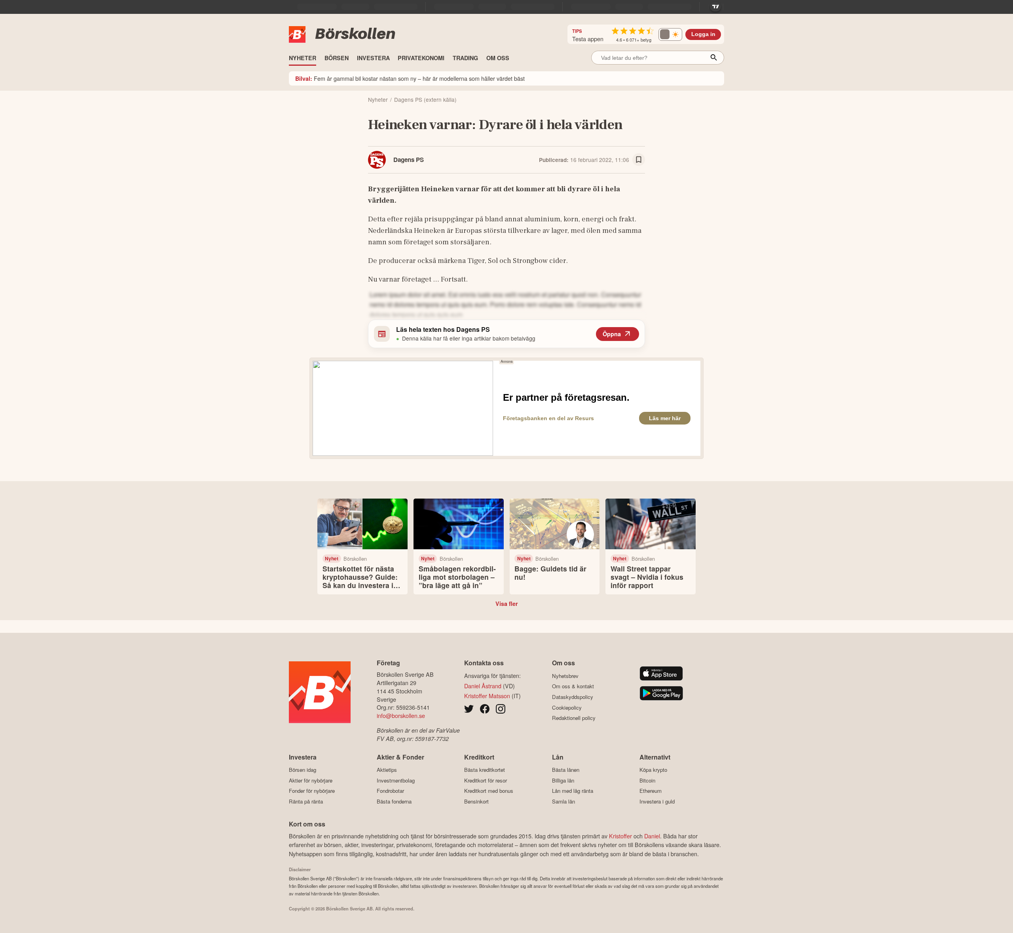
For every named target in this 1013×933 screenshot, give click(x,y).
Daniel (652, 836)
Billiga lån (563, 780)
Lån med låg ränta (572, 790)
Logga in (703, 34)
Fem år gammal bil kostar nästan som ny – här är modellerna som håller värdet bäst (410, 78)
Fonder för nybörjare (312, 790)
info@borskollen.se (401, 715)
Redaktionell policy (574, 718)
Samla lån (563, 801)
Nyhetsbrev (565, 676)
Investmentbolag (396, 780)
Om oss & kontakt (573, 686)
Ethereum (650, 790)
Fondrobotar (390, 790)
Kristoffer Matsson (487, 695)
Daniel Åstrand (482, 686)
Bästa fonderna (394, 801)
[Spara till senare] (638, 159)
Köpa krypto (653, 769)
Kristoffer (620, 836)
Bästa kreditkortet (484, 769)
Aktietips (387, 769)
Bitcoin (647, 780)
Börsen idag (302, 769)
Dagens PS (408, 159)
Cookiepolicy (567, 707)
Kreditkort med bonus (488, 790)
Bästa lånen (565, 769)
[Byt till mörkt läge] (670, 34)
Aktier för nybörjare (310, 780)
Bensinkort (476, 801)
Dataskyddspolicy (572, 697)
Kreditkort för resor (485, 780)
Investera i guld (657, 801)
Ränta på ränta (306, 801)
